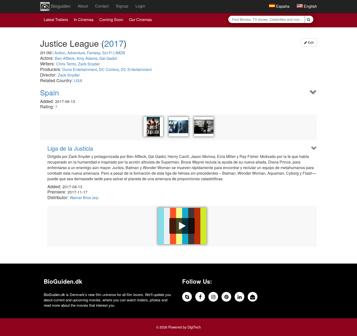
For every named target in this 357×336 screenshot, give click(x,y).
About (83, 6)
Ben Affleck (65, 58)
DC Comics (109, 69)
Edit (310, 42)
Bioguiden (60, 6)
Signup (122, 6)
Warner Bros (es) (84, 197)
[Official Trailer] (182, 226)
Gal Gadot (108, 58)
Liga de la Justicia (70, 148)
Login (140, 6)
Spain (49, 92)
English (310, 6)
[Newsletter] (252, 297)
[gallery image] (203, 126)
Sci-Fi (107, 52)
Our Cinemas (140, 19)
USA (78, 80)
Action (59, 52)
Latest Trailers (56, 19)
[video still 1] (178, 126)
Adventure (76, 52)
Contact (102, 6)
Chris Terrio (66, 64)
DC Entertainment (136, 69)
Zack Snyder (89, 64)
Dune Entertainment (79, 69)
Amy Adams (86, 58)
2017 (114, 43)
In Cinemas (84, 19)
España (282, 6)
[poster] (153, 126)
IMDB (120, 52)
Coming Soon (111, 19)
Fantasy (93, 52)
